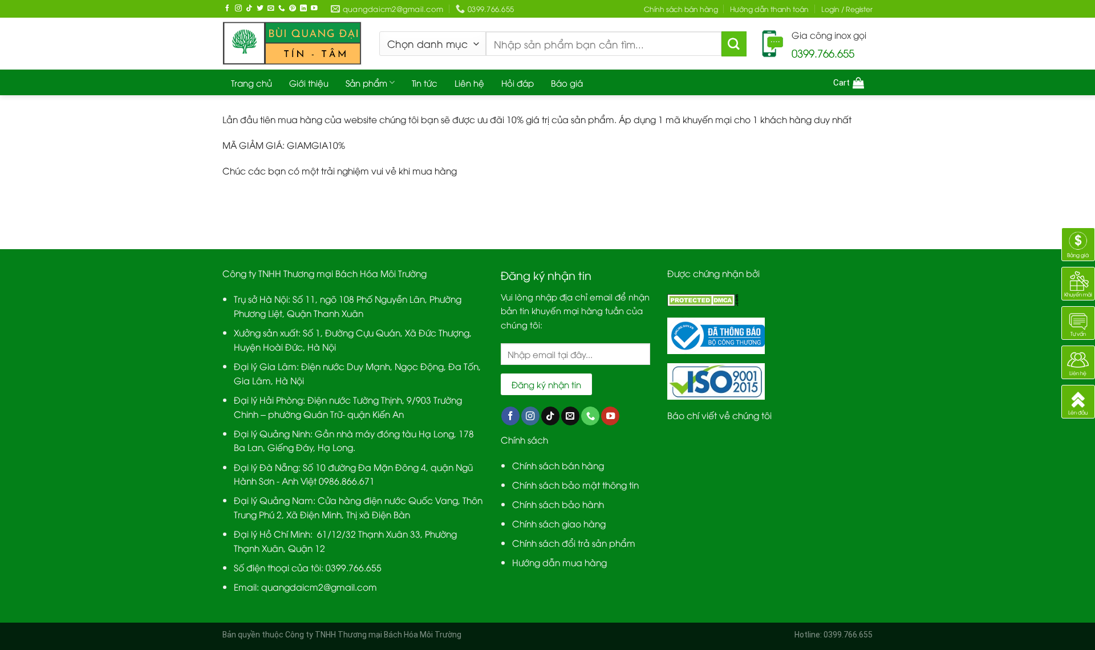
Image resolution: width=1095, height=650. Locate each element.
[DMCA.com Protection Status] (703, 298)
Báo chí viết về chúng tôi (719, 415)
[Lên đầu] (1078, 400)
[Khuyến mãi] (1078, 282)
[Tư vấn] (1078, 321)
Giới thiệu (308, 82)
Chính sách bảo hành (558, 504)
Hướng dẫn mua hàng (559, 562)
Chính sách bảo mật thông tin (575, 484)
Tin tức (424, 82)
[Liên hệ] (1078, 361)
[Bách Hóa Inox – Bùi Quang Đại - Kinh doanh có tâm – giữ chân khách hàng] (292, 44)
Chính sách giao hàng (559, 523)
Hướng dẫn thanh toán (769, 9)
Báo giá (567, 82)
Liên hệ (469, 82)
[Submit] (734, 43)
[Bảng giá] (1078, 243)
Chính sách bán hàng (681, 9)
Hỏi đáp (517, 82)
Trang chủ (251, 82)
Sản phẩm (366, 82)
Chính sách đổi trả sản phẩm (573, 543)
